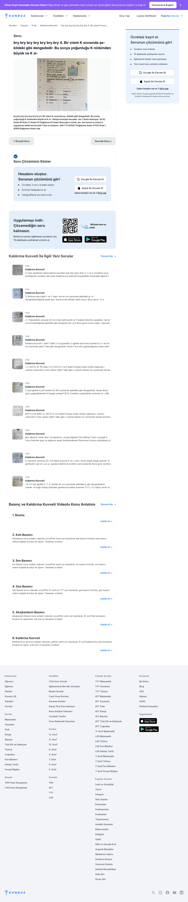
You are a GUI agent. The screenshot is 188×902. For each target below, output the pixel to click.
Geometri (9, 724)
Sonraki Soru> (103, 141)
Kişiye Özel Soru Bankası (62, 706)
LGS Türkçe (101, 741)
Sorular (24, 25)
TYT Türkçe (101, 691)
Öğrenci (9, 681)
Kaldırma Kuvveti (48, 25)
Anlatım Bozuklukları (105, 869)
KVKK (142, 701)
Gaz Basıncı (24, 586)
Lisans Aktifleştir (146, 15)
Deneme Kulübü (57, 701)
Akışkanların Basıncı (30, 612)
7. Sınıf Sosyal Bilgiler (106, 771)
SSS (141, 691)
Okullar (8, 691)
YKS (51, 782)
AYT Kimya (100, 711)
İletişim (143, 696)
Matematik (10, 719)
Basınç (20, 515)
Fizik (34, 25)
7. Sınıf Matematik (104, 756)
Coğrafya (10, 754)
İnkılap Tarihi (11, 764)
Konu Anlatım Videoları (60, 711)
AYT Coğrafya (102, 726)
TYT (51, 792)
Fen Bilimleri (11, 759)
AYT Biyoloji (101, 716)
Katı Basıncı (24, 535)
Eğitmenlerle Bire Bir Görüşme (64, 686)
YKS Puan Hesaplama (16, 782)
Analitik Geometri (104, 824)
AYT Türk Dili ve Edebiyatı (108, 721)
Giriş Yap (124, 15)
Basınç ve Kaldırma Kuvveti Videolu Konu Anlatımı (61, 504)
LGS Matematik (103, 736)
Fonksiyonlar (102, 809)
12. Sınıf (53, 734)
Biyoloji (8, 739)
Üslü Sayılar (101, 799)
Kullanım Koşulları (163, 94)
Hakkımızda (79, 15)
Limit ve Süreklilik (104, 784)
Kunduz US (10, 696)
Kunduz (13, 25)
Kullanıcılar (37, 15)
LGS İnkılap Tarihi (104, 751)
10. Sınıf (53, 744)
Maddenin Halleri (104, 854)
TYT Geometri (102, 686)
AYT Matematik (103, 696)
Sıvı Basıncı (24, 560)
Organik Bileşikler (104, 849)
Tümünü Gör (106, 256)
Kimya (8, 734)
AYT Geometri (102, 701)
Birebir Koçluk (56, 691)
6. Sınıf (52, 764)
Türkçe (8, 749)
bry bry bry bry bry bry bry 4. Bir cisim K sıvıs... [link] (84, 25)
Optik (98, 839)
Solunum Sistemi (104, 864)
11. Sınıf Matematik (105, 731)
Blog (141, 686)
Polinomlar (100, 804)
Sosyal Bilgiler (12, 769)
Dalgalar (99, 834)
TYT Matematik (103, 681)
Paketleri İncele (170, 15)
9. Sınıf (52, 749)
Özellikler (58, 15)
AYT (51, 787)
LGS (51, 797)
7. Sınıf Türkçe (102, 761)
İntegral (99, 794)
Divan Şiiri (100, 879)
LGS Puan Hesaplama (16, 787)
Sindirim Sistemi (103, 859)
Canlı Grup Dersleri (59, 696)
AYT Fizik (100, 706)
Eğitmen (9, 686)
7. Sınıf (52, 759)
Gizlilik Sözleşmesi (143, 96)
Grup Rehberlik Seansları (62, 721)
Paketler (9, 701)
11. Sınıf (53, 739)
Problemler (101, 814)
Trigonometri (102, 819)
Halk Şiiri (99, 874)
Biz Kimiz (144, 681)
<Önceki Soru (21, 141)
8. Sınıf (52, 754)
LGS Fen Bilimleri (104, 746)
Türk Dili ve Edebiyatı (16, 744)
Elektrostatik (101, 829)
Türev (98, 789)
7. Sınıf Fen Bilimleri (105, 766)
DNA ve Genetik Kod (105, 844)
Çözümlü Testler (57, 716)
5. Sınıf (52, 769)
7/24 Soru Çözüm (58, 681)
